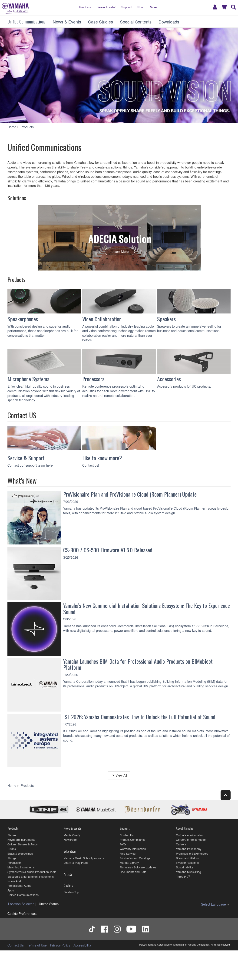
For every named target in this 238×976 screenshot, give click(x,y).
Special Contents (136, 22)
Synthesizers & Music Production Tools (31, 872)
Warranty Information (133, 849)
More (153, 7)
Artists (68, 874)
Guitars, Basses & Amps (22, 844)
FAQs (123, 844)
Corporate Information (190, 835)
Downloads (169, 22)
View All (121, 775)
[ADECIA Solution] (119, 238)
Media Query (72, 835)
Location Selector (21, 903)
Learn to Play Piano (76, 862)
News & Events (67, 22)
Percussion (14, 862)
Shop (140, 7)
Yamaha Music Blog (188, 872)
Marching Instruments (21, 867)
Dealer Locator (106, 7)
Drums (11, 849)
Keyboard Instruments (21, 839)
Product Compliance (132, 839)
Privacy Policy (60, 945)
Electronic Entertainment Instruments (30, 876)
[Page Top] (226, 795)
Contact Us (127, 835)
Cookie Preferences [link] (21, 913)
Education (70, 851)
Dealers (68, 885)
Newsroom (70, 839)
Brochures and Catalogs (135, 858)
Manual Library (129, 862)
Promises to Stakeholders (192, 853)
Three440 (182, 876)
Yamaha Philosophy (188, 849)
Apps (10, 890)
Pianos (11, 835)
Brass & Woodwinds (20, 853)
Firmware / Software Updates (138, 867)
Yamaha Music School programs (84, 858)
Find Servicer (128, 853)
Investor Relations (187, 862)
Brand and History (187, 858)
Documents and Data (133, 872)
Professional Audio (19, 885)
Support (126, 7)
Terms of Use (37, 945)
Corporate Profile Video (191, 839)
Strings (11, 858)
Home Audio (15, 881)
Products (85, 7)
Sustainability (184, 867)
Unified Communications (26, 22)
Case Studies (100, 22)
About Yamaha (184, 828)
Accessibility (82, 945)
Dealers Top (71, 892)
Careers (181, 844)
